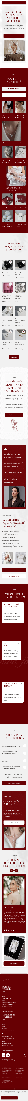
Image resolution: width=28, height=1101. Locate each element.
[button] (8, 1073)
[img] (20, 2)
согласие (14, 1092)
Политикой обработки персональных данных (9, 1094)
